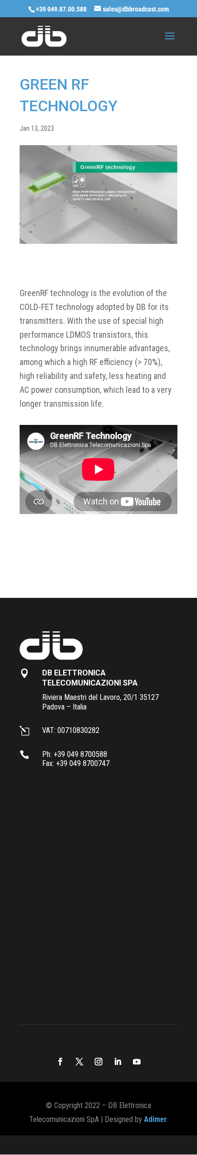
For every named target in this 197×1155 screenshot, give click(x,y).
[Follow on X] (79, 1061)
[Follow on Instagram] (98, 1061)
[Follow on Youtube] (136, 1061)
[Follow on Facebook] (60, 1061)
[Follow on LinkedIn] (117, 1061)
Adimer (155, 1119)
